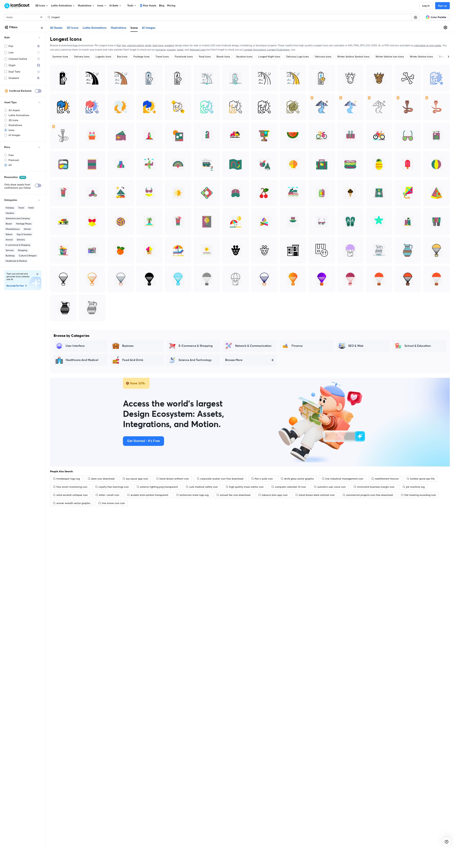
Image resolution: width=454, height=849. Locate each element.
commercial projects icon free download (369, 495)
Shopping (22, 250)
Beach (9, 223)
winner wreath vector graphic (73, 503)
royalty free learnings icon (114, 486)
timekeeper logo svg (68, 478)
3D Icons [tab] (72, 27)
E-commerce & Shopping (18, 245)
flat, (119, 45)
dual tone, (159, 45)
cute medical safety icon (203, 486)
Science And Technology (195, 360)
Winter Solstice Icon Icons (389, 56)
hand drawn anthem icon (174, 478)
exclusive (161, 49)
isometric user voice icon (331, 486)
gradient (169, 45)
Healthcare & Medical (16, 261)
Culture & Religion (28, 255)
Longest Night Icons (269, 56)
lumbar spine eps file (422, 478)
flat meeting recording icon (420, 495)
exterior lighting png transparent (159, 486)
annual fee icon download (235, 495)
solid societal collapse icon (72, 495)
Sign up (442, 6)
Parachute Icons (184, 56)
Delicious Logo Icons (297, 56)
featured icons (198, 49)
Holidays (10, 207)
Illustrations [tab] (118, 27)
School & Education (418, 345)
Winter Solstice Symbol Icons (353, 56)
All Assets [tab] (56, 27)
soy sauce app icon (137, 478)
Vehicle (27, 229)
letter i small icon (109, 495)
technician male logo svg (194, 495)
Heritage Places (23, 223)
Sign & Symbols (24, 234)
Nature (9, 234)
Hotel (31, 207)
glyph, (149, 45)
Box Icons (122, 56)
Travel (21, 207)
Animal (9, 239)
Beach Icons (223, 56)
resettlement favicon (387, 478)
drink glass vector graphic (299, 478)
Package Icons (141, 56)
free (75, 45)
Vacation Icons (244, 56)
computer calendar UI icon (290, 486)
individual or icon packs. (428, 45)
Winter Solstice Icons (421, 56)
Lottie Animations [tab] (94, 27)
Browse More (233, 360)
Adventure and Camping (18, 218)
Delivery (21, 239)
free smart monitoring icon (71, 486)
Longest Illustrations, (279, 49)
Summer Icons (60, 56)
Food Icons (205, 56)
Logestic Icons (103, 56)
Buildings (10, 255)
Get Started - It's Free (143, 441)
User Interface (75, 345)
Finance (297, 345)
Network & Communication (253, 345)
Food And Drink (132, 360)
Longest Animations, (255, 49)
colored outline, (136, 45)
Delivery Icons (82, 56)
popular (171, 49)
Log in (426, 6)
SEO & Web (355, 345)
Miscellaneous (13, 229)
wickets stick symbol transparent (149, 495)
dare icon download (103, 478)
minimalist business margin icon (375, 486)
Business (127, 345)
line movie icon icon (113, 503)
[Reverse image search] (415, 17)
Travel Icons (162, 56)
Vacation (10, 213)
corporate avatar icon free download (221, 478)
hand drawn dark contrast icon (317, 495)
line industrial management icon (344, 478)
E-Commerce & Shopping (196, 345)
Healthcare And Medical (82, 360)
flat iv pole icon (264, 478)
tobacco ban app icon (274, 495)
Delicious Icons (323, 56)
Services (10, 250)
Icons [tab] (134, 27)
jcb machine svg (415, 486)
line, (124, 45)
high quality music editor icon (246, 486)
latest (180, 49)
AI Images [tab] (148, 27)
